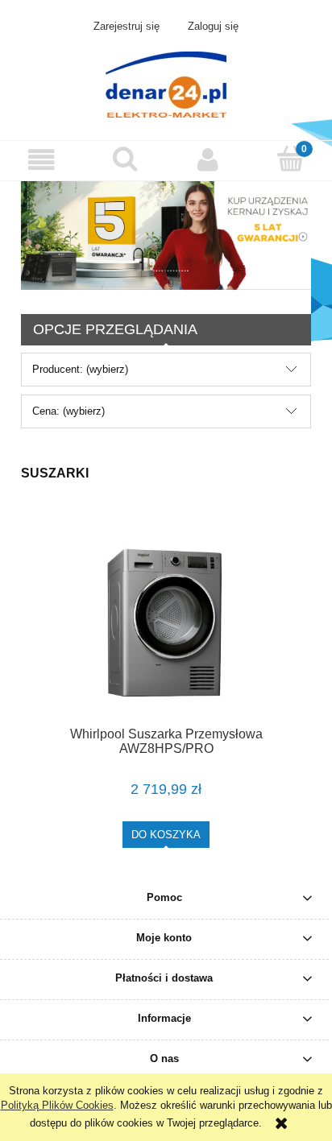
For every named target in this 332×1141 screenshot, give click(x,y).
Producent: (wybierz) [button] (80, 369)
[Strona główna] (166, 83)
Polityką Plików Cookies (57, 1105)
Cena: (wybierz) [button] (68, 411)
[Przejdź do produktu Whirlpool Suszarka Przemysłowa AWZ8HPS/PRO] (166, 623)
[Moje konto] (207, 160)
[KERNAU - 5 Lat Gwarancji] (166, 235)
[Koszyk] (290, 158)
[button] (41, 160)
